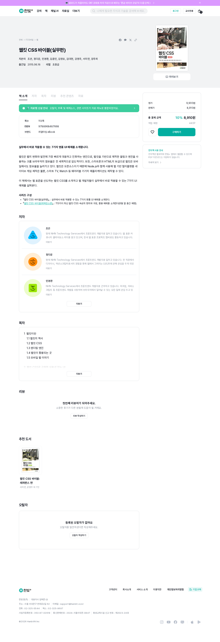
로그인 (176, 11)
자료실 (65, 11)
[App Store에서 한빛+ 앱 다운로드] (192, 622)
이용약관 (157, 589)
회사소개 (127, 589)
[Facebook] (175, 622)
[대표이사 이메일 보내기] (47, 599)
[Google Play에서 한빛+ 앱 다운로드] (199, 622)
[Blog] (182, 622)
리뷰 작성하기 (79, 416)
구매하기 (176, 132)
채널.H (54, 11)
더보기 (76, 11)
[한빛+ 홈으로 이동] (26, 11)
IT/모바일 (30, 40)
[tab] (23, 96)
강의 (39, 11)
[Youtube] (169, 622)
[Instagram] (162, 622)
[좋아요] (152, 132)
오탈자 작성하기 (79, 535)
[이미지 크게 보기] (172, 48)
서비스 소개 (142, 589)
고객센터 (113, 589)
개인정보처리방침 (175, 589)
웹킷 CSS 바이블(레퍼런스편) (38, 203)
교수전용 (189, 11)
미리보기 (173, 76)
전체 (21, 40)
